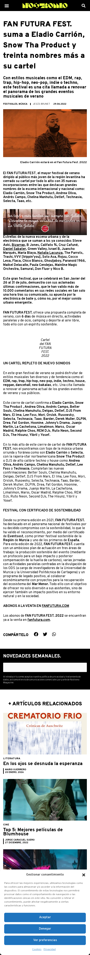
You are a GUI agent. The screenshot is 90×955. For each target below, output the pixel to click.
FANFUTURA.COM (55, 606)
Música (23, 104)
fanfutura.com (38, 620)
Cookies (36, 949)
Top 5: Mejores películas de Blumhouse (33, 832)
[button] (84, 875)
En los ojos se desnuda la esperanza (42, 764)
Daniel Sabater (14, 249)
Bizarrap (18, 245)
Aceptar (45, 917)
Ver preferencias (45, 940)
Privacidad (50, 949)
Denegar (45, 929)
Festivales (10, 104)
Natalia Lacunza (50, 253)
